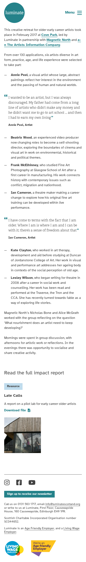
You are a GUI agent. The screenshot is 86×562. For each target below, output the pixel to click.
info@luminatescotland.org (62, 504)
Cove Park (49, 35)
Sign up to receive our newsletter (29, 494)
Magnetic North (59, 40)
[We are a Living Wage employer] (14, 548)
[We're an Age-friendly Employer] (43, 548)
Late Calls (13, 396)
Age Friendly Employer (39, 528)
